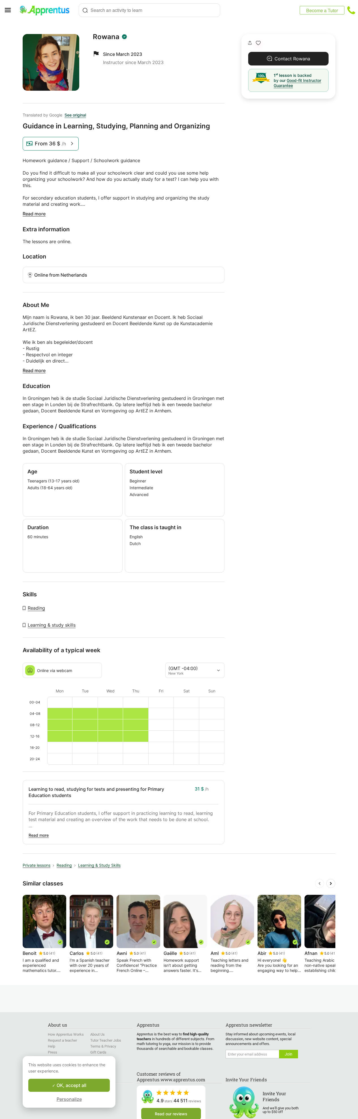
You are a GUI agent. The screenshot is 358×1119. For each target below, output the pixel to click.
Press (52, 1052)
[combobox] (149, 10)
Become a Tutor (322, 10)
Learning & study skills (52, 625)
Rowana (106, 36)
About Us (97, 1034)
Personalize (69, 1099)
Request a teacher (62, 1040)
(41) (52, 953)
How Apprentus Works (66, 1034)
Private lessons (36, 865)
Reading (36, 608)
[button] (258, 43)
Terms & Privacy (103, 1046)
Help (51, 1046)
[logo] (47, 10)
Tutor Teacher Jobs (105, 1040)
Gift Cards (98, 1052)
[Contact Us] (351, 10)
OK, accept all (70, 1085)
